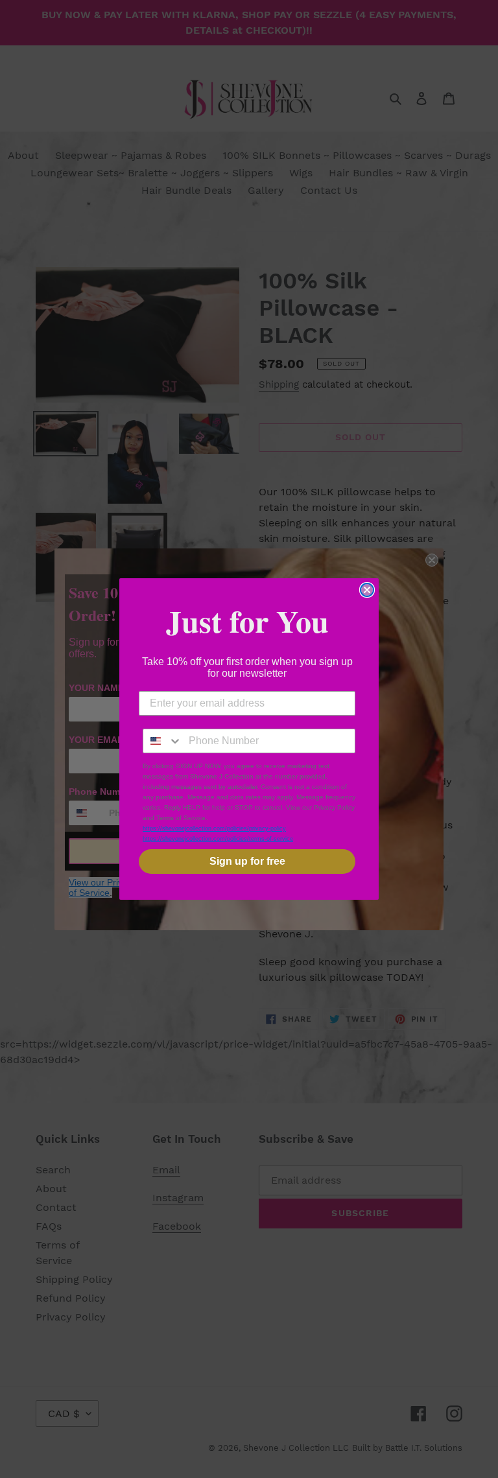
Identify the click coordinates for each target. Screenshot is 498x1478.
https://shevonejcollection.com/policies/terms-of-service (218, 839)
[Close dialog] (367, 589)
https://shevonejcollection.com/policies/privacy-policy (214, 828)
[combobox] (162, 741)
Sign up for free (247, 861)
